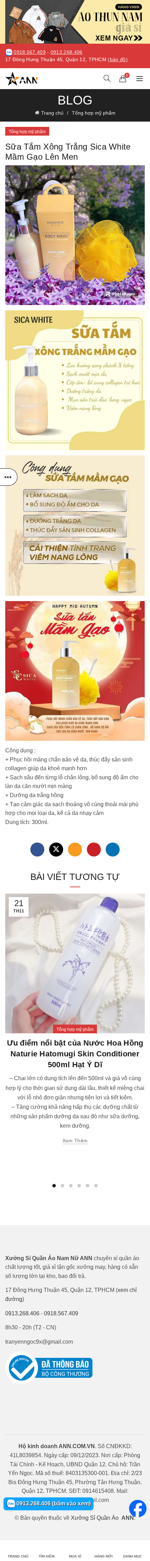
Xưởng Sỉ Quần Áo (95, 1518)
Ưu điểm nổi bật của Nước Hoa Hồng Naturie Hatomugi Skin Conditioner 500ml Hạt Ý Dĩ (75, 1054)
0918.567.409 (30, 52)
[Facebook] (37, 850)
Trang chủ (52, 113)
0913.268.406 (67, 52)
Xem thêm (75, 1140)
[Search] (107, 78)
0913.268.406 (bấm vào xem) (53, 1503)
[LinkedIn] (113, 850)
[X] (56, 850)
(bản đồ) (117, 59)
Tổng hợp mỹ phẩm (93, 113)
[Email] (75, 850)
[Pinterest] (94, 850)
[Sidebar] (8, 477)
